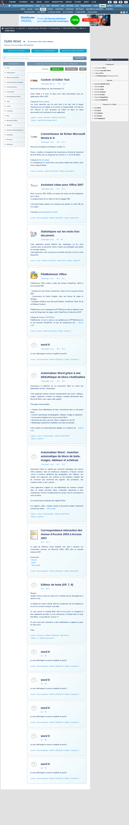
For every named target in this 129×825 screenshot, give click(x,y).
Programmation (86, 6)
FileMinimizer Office (54, 274)
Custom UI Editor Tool (55, 79)
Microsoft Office (69, 28)
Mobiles (110, 6)
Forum (98, 71)
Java (62, 6)
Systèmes (118, 6)
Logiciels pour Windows (37, 28)
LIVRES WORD (80, 12)
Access (29, 9)
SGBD (96, 6)
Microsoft (55, 6)
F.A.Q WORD (41, 12)
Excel (37, 9)
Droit (86, 2)
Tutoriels (23, 2)
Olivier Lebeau (44, 102)
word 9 (45, 344)
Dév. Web (70, 6)
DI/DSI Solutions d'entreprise (23, 6)
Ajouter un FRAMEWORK (45, 51)
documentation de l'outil (48, 212)
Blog (97, 73)
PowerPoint (59, 9)
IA (43, 6)
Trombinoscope (101, 76)
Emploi (68, 2)
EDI (77, 6)
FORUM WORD (29, 12)
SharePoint (69, 9)
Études (77, 2)
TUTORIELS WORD (54, 12)
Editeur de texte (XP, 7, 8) (57, 584)
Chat (46, 2)
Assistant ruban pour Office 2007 (62, 184)
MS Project (80, 9)
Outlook (50, 9)
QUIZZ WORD (92, 12)
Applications (10, 28)
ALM (47, 6)
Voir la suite (51, 509)
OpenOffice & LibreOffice (94, 9)
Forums (12, 2)
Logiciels (21, 28)
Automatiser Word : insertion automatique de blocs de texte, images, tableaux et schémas (60, 456)
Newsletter (57, 2)
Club (93, 2)
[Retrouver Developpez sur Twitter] (124, 12)
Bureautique (55, 28)
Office (103, 6)
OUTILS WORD (68, 12)
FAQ (32, 2)
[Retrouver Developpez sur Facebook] (127, 12)
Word (43, 9)
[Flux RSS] (121, 12)
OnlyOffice (109, 9)
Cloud (38, 6)
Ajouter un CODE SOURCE (73, 51)
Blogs (39, 2)
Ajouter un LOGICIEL (16, 51)
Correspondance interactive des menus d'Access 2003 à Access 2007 (61, 534)
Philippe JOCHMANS (46, 317)
